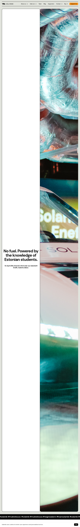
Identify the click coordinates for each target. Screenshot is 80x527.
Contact (58, 4)
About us (23, 4)
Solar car (32, 4)
